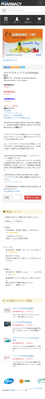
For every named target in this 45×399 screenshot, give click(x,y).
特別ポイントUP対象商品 (13, 115)
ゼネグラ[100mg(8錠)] (23, 308)
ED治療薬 (7, 111)
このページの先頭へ (35, 388)
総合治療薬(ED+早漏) (12, 191)
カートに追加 (33, 197)
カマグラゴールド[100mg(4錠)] (26, 339)
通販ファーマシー (18, 390)
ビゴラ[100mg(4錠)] (22, 322)
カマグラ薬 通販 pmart (21, 118)
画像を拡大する (11, 60)
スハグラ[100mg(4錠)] (23, 356)
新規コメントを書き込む (14, 221)
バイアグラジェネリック (13, 113)
